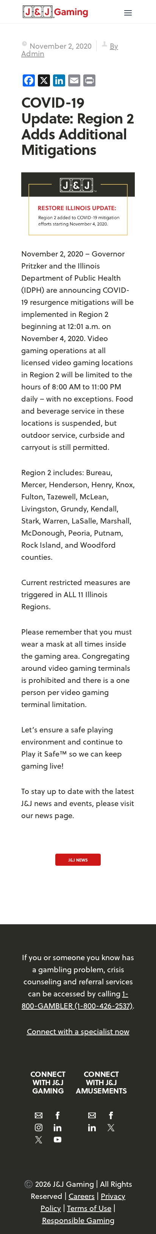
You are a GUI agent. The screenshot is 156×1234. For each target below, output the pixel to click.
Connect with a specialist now (78, 1031)
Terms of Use (89, 1208)
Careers (82, 1196)
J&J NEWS (78, 860)
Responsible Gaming (78, 1220)
